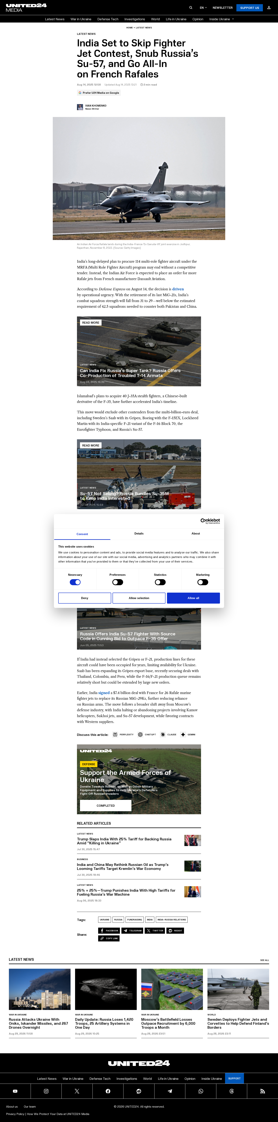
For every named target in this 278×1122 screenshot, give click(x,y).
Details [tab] (139, 533)
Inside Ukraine (219, 18)
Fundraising (134, 919)
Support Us (249, 7)
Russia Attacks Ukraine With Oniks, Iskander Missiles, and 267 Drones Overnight (38, 1023)
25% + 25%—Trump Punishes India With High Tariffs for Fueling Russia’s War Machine (126, 892)
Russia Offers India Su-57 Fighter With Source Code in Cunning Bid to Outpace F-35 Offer (127, 635)
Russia (118, 919)
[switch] (117, 582)
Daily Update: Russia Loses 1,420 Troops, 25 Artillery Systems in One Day (104, 1023)
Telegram (135, 930)
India (150, 919)
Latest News (54, 18)
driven (178, 289)
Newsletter (223, 7)
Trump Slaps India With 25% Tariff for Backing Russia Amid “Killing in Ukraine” (124, 840)
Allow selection (139, 598)
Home (129, 27)
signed (104, 693)
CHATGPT (150, 734)
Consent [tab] (82, 534)
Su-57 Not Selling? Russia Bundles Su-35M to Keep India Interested (124, 495)
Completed (106, 805)
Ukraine (104, 919)
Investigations (134, 18)
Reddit (178, 930)
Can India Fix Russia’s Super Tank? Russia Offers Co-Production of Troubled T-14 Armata (130, 372)
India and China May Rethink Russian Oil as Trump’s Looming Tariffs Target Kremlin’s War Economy (123, 866)
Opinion (198, 18)
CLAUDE (171, 734)
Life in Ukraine (176, 18)
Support (234, 1078)
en (202, 7)
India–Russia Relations (172, 919)
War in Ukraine (81, 18)
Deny (84, 598)
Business (82, 859)
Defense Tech (107, 18)
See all (264, 960)
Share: (82, 934)
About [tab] (196, 533)
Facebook (112, 930)
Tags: (81, 919)
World (155, 18)
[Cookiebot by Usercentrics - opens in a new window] (203, 521)
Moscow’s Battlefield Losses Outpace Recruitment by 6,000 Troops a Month (168, 1023)
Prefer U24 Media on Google (101, 92)
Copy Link (112, 938)
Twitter (157, 930)
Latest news (144, 27)
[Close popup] (273, 1098)
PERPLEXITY (127, 734)
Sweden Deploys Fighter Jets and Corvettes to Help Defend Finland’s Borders (238, 1023)
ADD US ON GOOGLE (204, 1108)
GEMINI (191, 734)
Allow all (193, 598)
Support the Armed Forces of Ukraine (125, 775)
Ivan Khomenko (95, 105)
